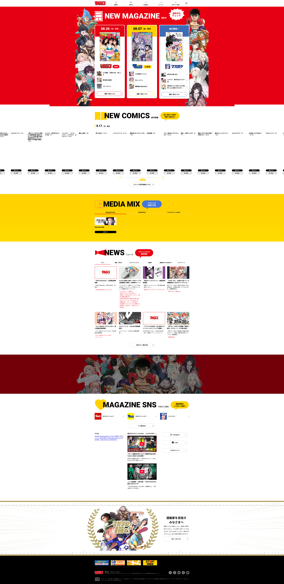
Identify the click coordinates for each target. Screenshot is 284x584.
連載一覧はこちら (109, 94)
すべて (102, 262)
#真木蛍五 (134, 302)
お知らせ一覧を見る (142, 345)
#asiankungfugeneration (113, 438)
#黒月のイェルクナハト (150, 289)
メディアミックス (134, 262)
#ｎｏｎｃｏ (98, 337)
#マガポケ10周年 (114, 436)
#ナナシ (129, 302)
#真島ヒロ (178, 291)
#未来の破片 (103, 438)
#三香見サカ (136, 304)
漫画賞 (150, 262)
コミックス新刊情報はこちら (142, 184)
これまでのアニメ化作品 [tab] (173, 212)
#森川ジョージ (136, 305)
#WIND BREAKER (100, 289)
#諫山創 (122, 307)
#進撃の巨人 (123, 302)
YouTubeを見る (150, 433)
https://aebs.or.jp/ (117, 580)
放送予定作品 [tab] (142, 212)
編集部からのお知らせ (166, 262)
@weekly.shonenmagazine (102, 436)
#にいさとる (108, 289)
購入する (16, 170)
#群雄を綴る (171, 337)
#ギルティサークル (125, 300)
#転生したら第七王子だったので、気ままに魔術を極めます (130, 296)
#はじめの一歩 (134, 300)
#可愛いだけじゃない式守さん (128, 293)
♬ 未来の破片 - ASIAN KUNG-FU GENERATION (109, 439)
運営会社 (107, 572)
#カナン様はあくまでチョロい (103, 335)
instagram (176, 435)
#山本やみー (128, 305)
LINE (176, 442)
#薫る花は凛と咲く (135, 298)
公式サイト (105, 232)
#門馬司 (122, 305)
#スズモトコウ (161, 289)
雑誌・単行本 (118, 262)
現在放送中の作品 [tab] (110, 212)
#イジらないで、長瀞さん (126, 291)
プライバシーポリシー (115, 572)
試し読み (16, 173)
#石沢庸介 (122, 304)
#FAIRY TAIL (171, 291)
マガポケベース (174, 450)
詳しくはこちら (176, 539)
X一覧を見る (142, 426)
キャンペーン (181, 262)
